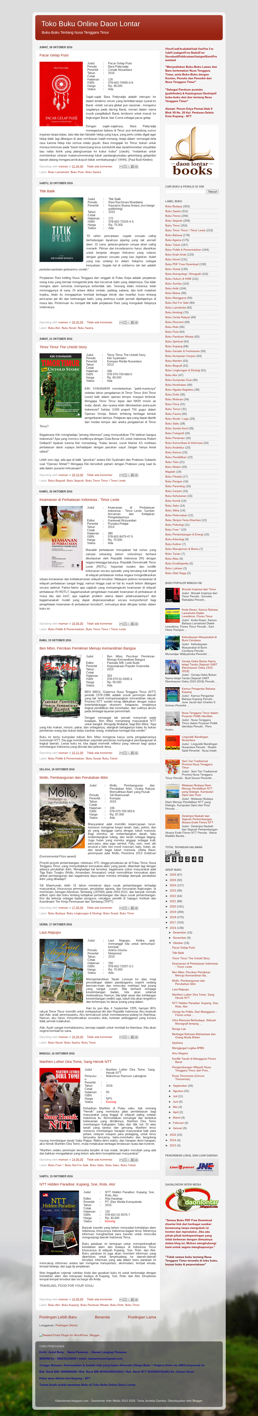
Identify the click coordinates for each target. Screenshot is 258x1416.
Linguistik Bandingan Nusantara (195, 738)
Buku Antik (172, 288)
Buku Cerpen (173, 491)
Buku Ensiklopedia (177, 563)
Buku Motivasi (174, 399)
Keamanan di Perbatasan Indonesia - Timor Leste (79, 500)
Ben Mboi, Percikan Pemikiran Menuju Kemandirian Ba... (191, 974)
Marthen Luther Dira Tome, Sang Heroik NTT (76, 1062)
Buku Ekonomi (174, 322)
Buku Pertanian (175, 438)
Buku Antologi (174, 312)
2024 (173, 885)
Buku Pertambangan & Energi (184, 534)
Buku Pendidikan (176, 457)
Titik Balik (47, 191)
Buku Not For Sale (76, 1165)
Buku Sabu (97, 1165)
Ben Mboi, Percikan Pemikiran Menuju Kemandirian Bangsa (88, 648)
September (180, 1085)
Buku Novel (69, 327)
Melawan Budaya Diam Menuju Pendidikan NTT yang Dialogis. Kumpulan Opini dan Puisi (197, 790)
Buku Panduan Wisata (94, 1305)
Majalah (170, 471)
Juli (175, 1096)
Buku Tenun (173, 409)
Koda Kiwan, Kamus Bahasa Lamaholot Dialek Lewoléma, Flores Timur (200, 613)
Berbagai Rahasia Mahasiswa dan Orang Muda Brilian (194, 1036)
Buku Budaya (56, 913)
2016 (173, 927)
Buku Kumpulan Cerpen (180, 356)
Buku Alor (54, 327)
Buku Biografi (56, 480)
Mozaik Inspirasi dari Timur (199, 589)
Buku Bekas (172, 293)
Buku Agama (173, 240)
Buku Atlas (172, 558)
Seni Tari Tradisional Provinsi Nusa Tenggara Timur (197, 764)
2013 (173, 1145)
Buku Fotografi (174, 433)
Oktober (178, 943)
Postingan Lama (142, 1317)
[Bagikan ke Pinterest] (136, 167)
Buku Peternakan (176, 515)
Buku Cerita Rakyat (177, 317)
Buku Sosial (93, 758)
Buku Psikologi (174, 524)
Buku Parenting (175, 486)
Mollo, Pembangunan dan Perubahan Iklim (74, 778)
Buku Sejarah (75, 480)
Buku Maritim (173, 360)
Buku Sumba (173, 283)
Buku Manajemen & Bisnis (182, 549)
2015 (173, 1134)
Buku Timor (127, 913)
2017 (173, 922)
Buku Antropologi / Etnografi (183, 273)
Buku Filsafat (173, 476)
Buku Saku (112, 1165)
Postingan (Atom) (66, 1325)
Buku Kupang (70, 1305)
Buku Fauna (173, 413)
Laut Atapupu (50, 932)
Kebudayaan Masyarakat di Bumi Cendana (199, 639)
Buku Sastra (93, 172)
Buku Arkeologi (174, 539)
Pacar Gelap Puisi (54, 55)
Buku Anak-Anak (175, 254)
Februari (179, 1122)
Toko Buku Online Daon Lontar (90, 24)
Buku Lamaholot (58, 172)
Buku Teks (172, 462)
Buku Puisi (77, 172)
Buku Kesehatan (175, 384)
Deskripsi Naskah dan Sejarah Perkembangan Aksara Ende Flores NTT (197, 819)
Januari (178, 1128)
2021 (173, 901)
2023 (173, 890)
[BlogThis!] (125, 167)
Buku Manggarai (175, 297)
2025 (173, 880)
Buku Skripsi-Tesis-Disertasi (183, 520)
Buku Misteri (173, 466)
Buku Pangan (173, 481)
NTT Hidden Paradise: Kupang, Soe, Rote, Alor (77, 1184)
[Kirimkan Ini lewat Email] (121, 167)
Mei (175, 1106)
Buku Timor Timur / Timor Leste (105, 480)
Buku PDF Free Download (182, 264)
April (176, 1112)
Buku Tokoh (110, 758)
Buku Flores (173, 215)
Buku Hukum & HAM (178, 278)
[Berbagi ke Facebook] (133, 167)
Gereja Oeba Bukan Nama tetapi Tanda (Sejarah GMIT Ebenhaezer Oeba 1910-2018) (199, 666)
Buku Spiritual (174, 341)
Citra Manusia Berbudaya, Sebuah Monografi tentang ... (194, 1022)
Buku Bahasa (173, 235)
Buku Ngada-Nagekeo (179, 389)
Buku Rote (117, 1305)
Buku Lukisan (173, 568)
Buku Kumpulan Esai (178, 380)
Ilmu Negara (180, 1053)
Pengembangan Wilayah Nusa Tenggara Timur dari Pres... (191, 1069)
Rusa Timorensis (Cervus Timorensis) (188, 1077)
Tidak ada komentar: (100, 166)
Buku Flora (172, 404)
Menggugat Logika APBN (188, 1048)
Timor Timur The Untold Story (63, 347)
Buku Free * (55, 1165)
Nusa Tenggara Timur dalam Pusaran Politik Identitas (200, 714)
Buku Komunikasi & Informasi (184, 442)
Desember (180, 932)
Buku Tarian (173, 553)
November (180, 937)
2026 (173, 874)
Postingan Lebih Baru (58, 1317)
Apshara (177, 1042)
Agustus (178, 1091)
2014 (173, 1140)
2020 (173, 906)
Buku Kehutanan (175, 495)
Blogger (197, 1400)
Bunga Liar (179, 1028)
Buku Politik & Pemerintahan (66, 629)
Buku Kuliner (173, 544)
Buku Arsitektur (174, 447)
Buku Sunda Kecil (176, 428)
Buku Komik (172, 500)
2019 (173, 911)
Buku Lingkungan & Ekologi (84, 913)
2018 (173, 917)
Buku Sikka (172, 510)
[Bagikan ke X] (129, 167)
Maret (177, 1117)
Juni (176, 1101)
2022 (173, 896)
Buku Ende (172, 394)
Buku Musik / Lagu (177, 418)
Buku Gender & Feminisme (182, 351)
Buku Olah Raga (175, 573)
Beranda (102, 1317)
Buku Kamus (173, 452)
